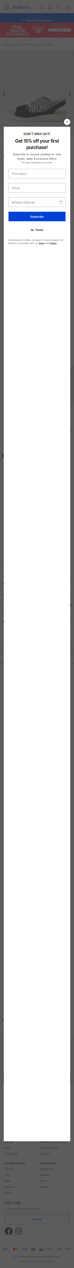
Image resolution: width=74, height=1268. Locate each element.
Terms (42, 243)
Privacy (53, 243)
